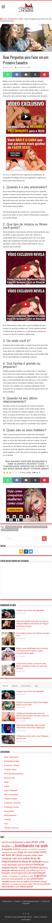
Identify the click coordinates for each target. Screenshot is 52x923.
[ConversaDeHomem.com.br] (26, 7)
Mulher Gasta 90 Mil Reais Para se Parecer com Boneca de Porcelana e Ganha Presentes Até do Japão (32, 650)
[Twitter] (31, 551)
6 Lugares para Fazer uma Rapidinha (30, 610)
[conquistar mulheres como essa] (26, 505)
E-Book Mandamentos (31, 901)
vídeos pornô (26, 886)
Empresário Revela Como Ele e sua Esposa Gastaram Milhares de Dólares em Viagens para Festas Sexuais (32, 623)
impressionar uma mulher (25, 870)
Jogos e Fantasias (10, 790)
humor (34, 867)
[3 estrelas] (10, 472)
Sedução (7, 819)
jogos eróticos (41, 870)
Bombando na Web (15, 19)
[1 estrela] (4, 472)
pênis (26, 881)
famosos (29, 864)
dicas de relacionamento (21, 860)
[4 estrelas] (13, 472)
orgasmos (40, 875)
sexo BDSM (14, 884)
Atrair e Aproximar (11, 757)
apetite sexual (8, 842)
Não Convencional (11, 795)
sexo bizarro (23, 884)
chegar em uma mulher (28, 852)
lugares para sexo (25, 873)
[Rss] (21, 551)
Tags (36, 686)
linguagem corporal (9, 873)
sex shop (40, 884)
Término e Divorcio (11, 828)
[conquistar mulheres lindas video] (26, 268)
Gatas (6, 782)
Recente (5, 686)
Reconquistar (9, 811)
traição (16, 887)
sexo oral (32, 884)
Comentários (26, 686)
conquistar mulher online (32, 855)
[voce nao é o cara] (26, 153)
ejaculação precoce (16, 864)
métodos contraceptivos (10, 876)
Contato (17, 901)
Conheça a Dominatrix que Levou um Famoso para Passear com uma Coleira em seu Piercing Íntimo (32, 715)
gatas (26, 867)
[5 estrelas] (16, 472)
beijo (13, 847)
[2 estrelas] (7, 472)
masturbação (38, 872)
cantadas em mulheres (29, 849)
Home (4, 19)
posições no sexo (23, 879)
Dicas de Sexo (9, 778)
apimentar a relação (23, 842)
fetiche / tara (16, 867)
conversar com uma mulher (36, 527)
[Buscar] (44, 538)
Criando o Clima (10, 770)
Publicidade (6, 901)
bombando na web (14, 527)
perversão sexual (8, 879)
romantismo (35, 881)
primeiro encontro (10, 530)
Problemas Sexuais (11, 807)
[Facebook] (26, 551)
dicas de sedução (32, 861)
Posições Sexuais (10, 799)
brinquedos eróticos (11, 849)
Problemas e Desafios (12, 803)
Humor (6, 786)
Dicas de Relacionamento (13, 774)
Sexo (6, 824)
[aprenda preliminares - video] (26, 117)
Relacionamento (10, 815)
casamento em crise (9, 852)
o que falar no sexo (26, 876)
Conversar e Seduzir (11, 765)
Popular (15, 686)
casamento (42, 849)
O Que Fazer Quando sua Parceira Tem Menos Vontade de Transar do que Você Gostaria (31, 666)
